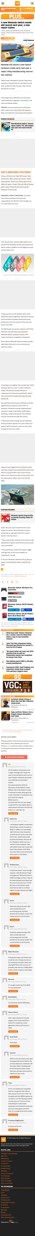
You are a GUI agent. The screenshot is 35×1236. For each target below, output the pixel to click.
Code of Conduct (6, 1161)
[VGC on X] (25, 8)
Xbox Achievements (7, 1217)
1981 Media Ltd (13, 1138)
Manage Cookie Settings (9, 1153)
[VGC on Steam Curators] (20, 10)
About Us (4, 1156)
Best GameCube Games (18, 179)
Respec (3, 1212)
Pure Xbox (4, 1205)
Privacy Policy (5, 1166)
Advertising (5, 1158)
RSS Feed (4, 1171)
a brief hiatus (26, 411)
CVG (2, 1192)
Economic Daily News (24, 80)
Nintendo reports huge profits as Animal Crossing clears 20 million (22, 517)
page (8, 746)
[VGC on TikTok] (31, 8)
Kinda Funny (5, 1197)
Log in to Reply (13, 813)
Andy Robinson (28, 40)
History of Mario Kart (8, 176)
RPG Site (4, 1210)
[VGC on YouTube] (29, 8)
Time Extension (6, 1215)
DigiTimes (17, 316)
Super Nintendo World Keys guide (17, 187)
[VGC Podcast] (23, 8)
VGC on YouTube (7, 1183)
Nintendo (13, 244)
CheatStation (5, 1190)
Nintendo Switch (15, 341)
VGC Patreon (5, 1176)
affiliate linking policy (20, 576)
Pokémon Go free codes (9, 189)
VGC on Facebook (7, 1173)
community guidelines (14, 731)
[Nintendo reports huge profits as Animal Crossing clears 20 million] (5, 517)
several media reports (21, 242)
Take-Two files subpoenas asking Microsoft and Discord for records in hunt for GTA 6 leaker (19, 645)
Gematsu (4, 1195)
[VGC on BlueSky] (27, 8)
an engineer (14, 385)
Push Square (5, 1207)
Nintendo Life (5, 1200)
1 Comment (30, 709)
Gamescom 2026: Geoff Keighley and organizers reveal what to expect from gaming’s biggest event (20, 669)
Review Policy (5, 1168)
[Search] (32, 3)
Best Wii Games (21, 176)
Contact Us (5, 1163)
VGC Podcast (5, 1178)
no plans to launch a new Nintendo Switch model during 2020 (16, 562)
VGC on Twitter (6, 1181)
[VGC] (17, 3)
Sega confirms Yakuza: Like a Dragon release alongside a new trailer (22, 714)
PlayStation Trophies (8, 1202)
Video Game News (9, 38)
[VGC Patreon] (20, 8)
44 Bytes (13, 1221)
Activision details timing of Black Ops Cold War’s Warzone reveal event (22, 701)
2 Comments (30, 722)
